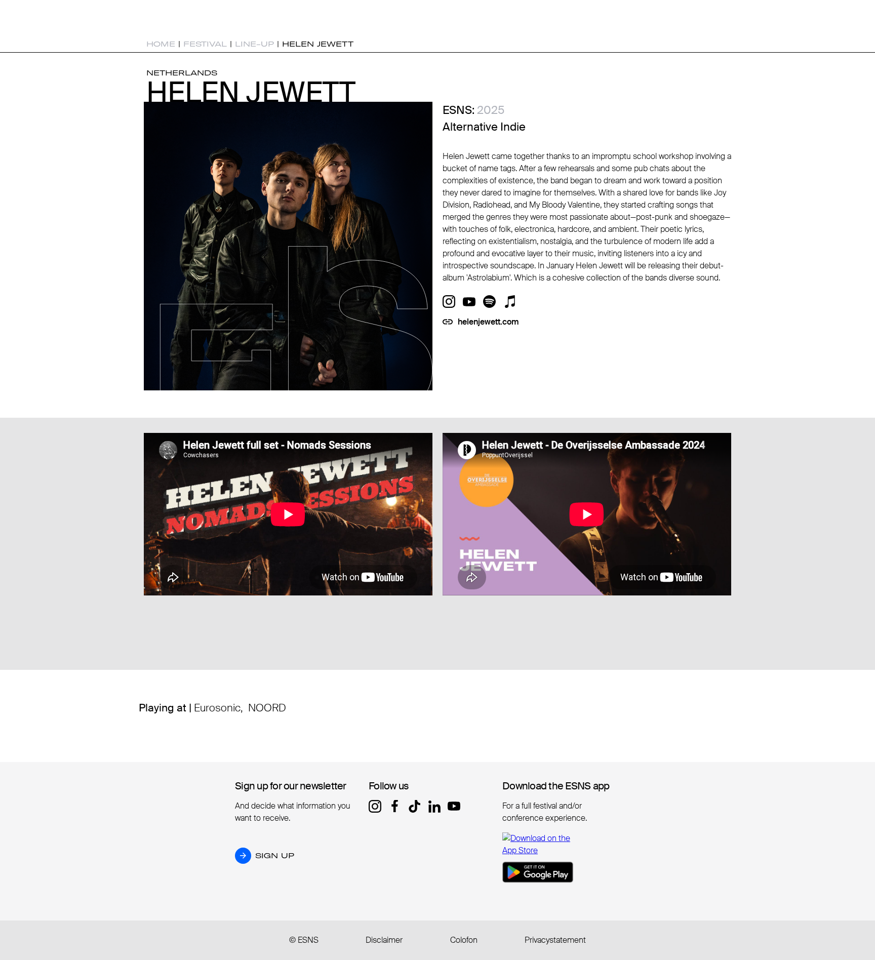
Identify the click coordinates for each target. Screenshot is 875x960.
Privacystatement (555, 940)
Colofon (464, 940)
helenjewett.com (488, 321)
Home (160, 44)
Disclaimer (384, 940)
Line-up (254, 44)
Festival (205, 44)
